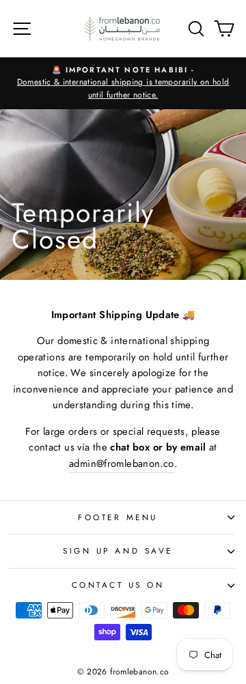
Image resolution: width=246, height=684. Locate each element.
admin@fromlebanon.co (121, 463)
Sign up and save (118, 550)
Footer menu (118, 517)
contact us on (118, 584)
